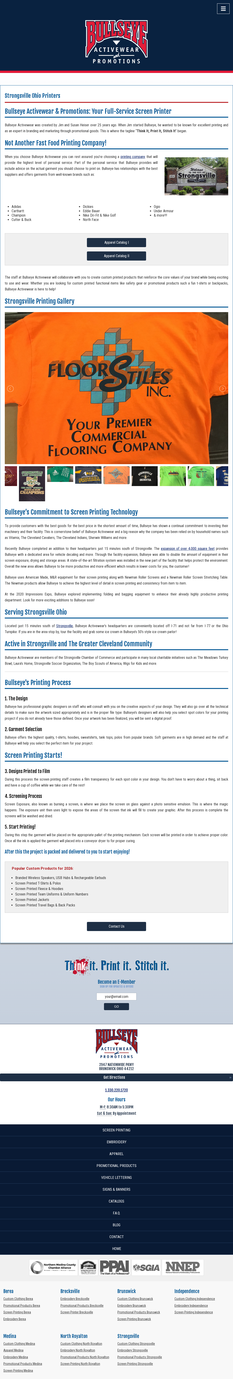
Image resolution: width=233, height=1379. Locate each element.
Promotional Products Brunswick (138, 1312)
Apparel (116, 1154)
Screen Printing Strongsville (135, 1364)
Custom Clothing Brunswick (135, 1299)
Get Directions (114, 1077)
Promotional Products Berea (21, 1305)
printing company (133, 157)
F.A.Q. (116, 1213)
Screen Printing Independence (194, 1312)
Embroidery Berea (14, 1319)
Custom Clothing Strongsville (136, 1343)
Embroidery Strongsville (132, 1350)
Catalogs (116, 1201)
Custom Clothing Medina (19, 1343)
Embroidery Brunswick (131, 1305)
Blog (116, 1225)
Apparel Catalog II (116, 256)
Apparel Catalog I (116, 242)
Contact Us (116, 926)
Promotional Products (116, 1166)
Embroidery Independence (191, 1305)
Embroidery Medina (15, 1357)
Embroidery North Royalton (78, 1350)
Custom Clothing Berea (18, 1299)
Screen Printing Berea (17, 1312)
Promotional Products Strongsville (139, 1357)
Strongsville (64, 626)
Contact (116, 1237)
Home (116, 1249)
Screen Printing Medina (18, 1370)
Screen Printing (116, 1130)
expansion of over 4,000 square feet (188, 548)
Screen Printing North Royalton (80, 1364)
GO (116, 1006)
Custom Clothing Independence (195, 1299)
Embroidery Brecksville (75, 1299)
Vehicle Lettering (116, 1177)
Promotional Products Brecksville (82, 1305)
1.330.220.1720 (116, 1090)
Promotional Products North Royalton (85, 1357)
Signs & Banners (116, 1189)
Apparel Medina (13, 1350)
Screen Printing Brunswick (134, 1319)
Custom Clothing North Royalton (81, 1343)
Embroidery (117, 1142)
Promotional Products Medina (22, 1364)
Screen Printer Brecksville (77, 1312)
